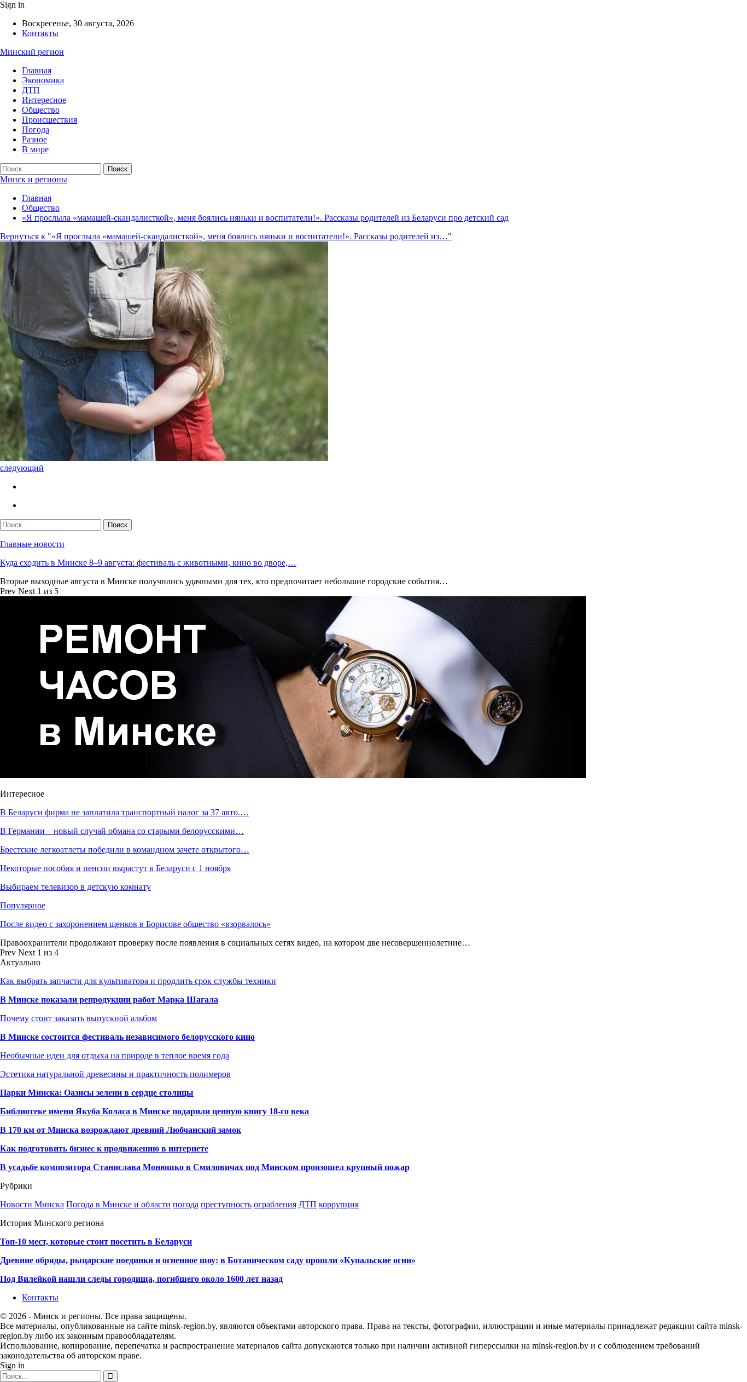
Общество (41, 109)
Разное (34, 139)
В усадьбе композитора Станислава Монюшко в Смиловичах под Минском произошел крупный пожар (205, 1167)
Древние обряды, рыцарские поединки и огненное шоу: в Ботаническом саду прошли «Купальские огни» (208, 1260)
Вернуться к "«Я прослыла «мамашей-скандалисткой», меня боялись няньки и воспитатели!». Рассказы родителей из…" (226, 236)
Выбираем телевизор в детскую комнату (75, 886)
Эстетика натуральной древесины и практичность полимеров (115, 1074)
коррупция (339, 1204)
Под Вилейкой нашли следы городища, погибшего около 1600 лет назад (141, 1278)
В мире (35, 149)
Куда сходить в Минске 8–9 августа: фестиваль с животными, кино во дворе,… (148, 562)
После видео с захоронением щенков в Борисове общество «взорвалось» (135, 924)
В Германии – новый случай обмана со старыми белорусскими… (122, 831)
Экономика (43, 80)
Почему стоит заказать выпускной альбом (78, 1018)
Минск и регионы (33, 179)
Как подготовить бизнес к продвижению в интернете (104, 1148)
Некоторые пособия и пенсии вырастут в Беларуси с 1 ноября (115, 868)
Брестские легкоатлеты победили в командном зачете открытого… (124, 849)
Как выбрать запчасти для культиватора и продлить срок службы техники (138, 981)
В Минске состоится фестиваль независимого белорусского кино (127, 1036)
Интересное (44, 100)
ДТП (31, 90)
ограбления (275, 1204)
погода (186, 1204)
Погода (35, 129)
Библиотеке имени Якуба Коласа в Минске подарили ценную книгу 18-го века (154, 1111)
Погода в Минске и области (118, 1204)
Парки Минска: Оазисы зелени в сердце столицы (97, 1092)
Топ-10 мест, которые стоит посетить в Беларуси (96, 1241)
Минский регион (32, 51)
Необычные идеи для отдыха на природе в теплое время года (114, 1055)
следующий (22, 468)
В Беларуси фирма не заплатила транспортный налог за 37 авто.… (124, 812)
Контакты (40, 33)
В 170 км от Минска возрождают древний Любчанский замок (120, 1130)
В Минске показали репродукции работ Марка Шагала (109, 999)
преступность (226, 1204)
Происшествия (49, 119)
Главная (36, 70)
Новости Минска (32, 1204)
